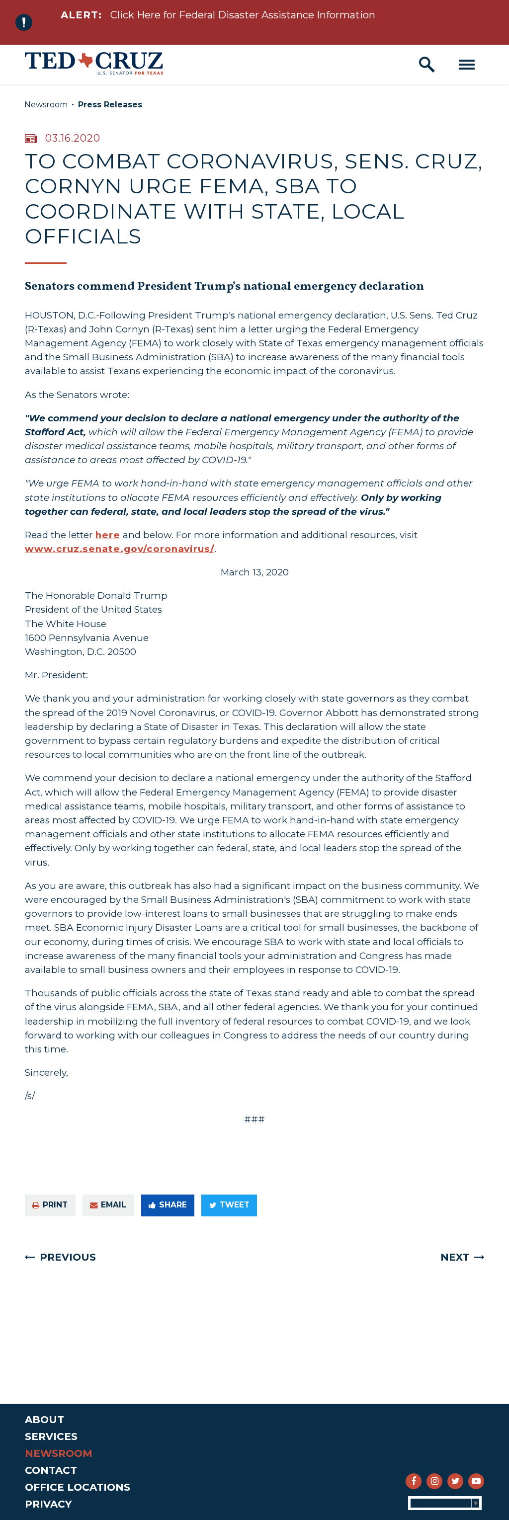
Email (113, 1204)
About (44, 1420)
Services (51, 1436)
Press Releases (110, 104)
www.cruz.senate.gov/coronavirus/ (119, 549)
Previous (68, 1257)
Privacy (48, 1504)
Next (454, 1257)
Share (173, 1204)
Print (55, 1204)
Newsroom (46, 104)
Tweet (235, 1204)
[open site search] (427, 64)
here (107, 535)
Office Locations (77, 1487)
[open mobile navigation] (466, 64)
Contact (51, 1470)
